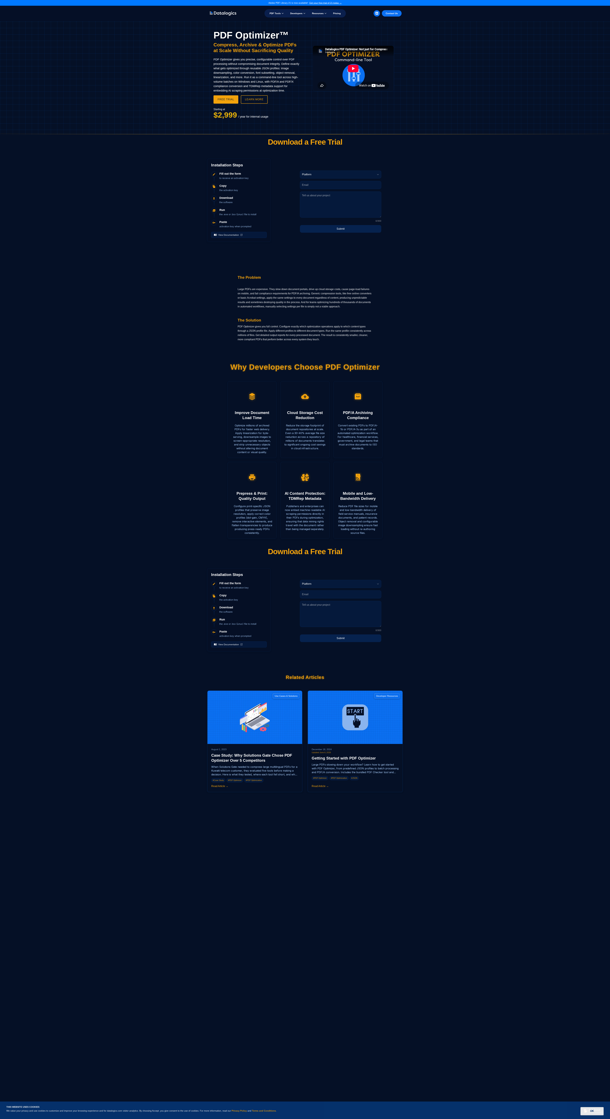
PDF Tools (275, 13)
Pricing (337, 13)
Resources (318, 13)
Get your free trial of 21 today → (325, 3)
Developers (296, 13)
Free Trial (226, 99)
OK (592, 1111)
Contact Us (392, 13)
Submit (341, 228)
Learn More (254, 99)
